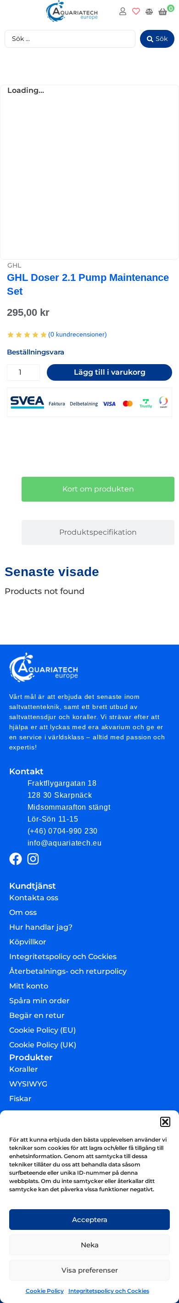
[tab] (98, 489)
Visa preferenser (90, 1270)
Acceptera (89, 1219)
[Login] (124, 13)
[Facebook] (15, 858)
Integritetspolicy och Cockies (108, 1290)
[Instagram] (33, 858)
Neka (90, 1244)
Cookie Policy (45, 1290)
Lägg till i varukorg (109, 372)
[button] (165, 1121)
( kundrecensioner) (77, 334)
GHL (14, 265)
